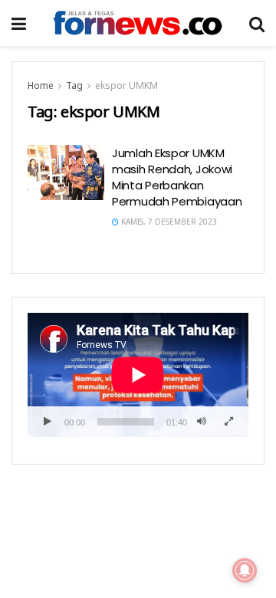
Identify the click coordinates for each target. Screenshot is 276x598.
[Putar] (47, 421)
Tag (74, 85)
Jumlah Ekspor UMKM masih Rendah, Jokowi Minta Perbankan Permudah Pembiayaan (177, 177)
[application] (138, 375)
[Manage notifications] (244, 570)
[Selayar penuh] (228, 421)
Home (41, 85)
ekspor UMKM (126, 85)
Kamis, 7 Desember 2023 (168, 221)
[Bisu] (201, 421)
